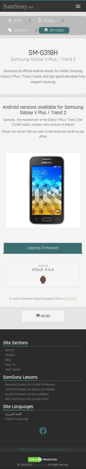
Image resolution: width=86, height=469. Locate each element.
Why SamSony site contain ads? (26, 399)
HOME (16, 20)
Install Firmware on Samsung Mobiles (30, 389)
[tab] (43, 274)
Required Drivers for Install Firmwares (30, 384)
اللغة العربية (13, 414)
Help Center (13, 369)
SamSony (18, 6)
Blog (8, 360)
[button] (43, 274)
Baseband (70, 299)
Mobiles (48, 20)
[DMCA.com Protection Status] (43, 459)
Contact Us (61, 449)
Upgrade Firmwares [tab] (43, 248)
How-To (10, 364)
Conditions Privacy (39, 449)
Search (9, 350)
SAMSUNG (20, 30)
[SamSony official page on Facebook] (43, 431)
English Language (16, 419)
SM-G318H (56, 30)
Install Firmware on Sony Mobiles (27, 394)
